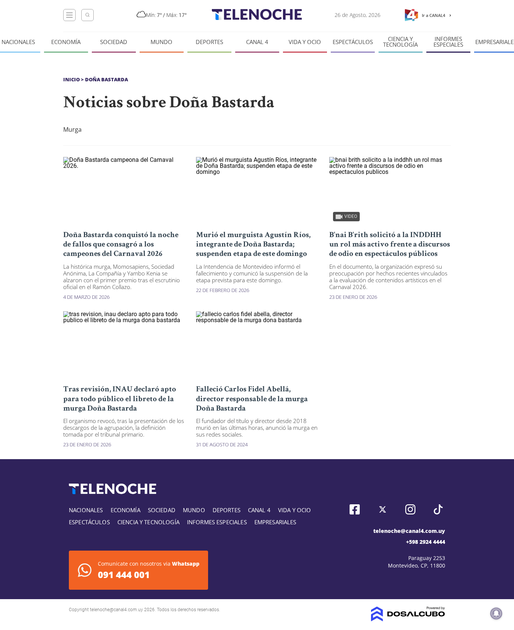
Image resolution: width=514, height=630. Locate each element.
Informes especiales (448, 41)
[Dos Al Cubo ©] (408, 619)
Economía (66, 42)
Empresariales (275, 522)
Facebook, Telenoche (355, 509)
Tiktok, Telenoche (438, 509)
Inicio (71, 79)
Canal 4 (257, 42)
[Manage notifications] (496, 613)
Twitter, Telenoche (382, 509)
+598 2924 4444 (425, 541)
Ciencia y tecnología (400, 41)
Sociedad (113, 42)
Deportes (209, 42)
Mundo (161, 42)
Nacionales (18, 42)
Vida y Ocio (305, 42)
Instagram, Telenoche (410, 509)
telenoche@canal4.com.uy (409, 530)
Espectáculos (353, 42)
